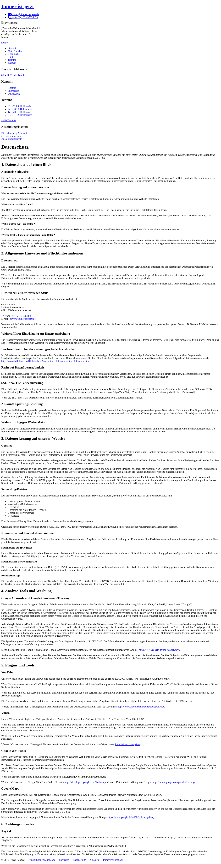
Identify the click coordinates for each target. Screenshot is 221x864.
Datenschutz (14, 93)
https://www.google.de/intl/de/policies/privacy (141, 706)
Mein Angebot (15, 51)
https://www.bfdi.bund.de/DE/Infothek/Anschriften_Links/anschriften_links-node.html (45, 361)
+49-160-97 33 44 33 (21, 315)
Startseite (12, 48)
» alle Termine (8, 120)
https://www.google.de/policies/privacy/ (159, 649)
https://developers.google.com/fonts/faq (85, 782)
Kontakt (12, 62)
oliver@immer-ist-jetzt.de (23, 318)
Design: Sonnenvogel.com (41, 859)
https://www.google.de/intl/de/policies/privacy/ (131, 817)
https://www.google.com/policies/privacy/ (174, 782)
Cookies (94, 859)
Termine (12, 59)
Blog (10, 56)
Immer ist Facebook (113, 859)
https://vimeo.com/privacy (128, 744)
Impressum (13, 90)
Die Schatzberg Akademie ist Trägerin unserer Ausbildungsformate (14, 136)
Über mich (13, 54)
